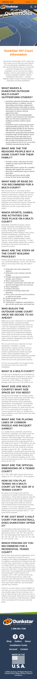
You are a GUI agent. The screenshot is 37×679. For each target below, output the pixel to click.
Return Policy (20, 673)
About (28, 641)
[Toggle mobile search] (31, 7)
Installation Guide (18, 645)
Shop (9, 641)
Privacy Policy (10, 673)
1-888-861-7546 (7, 2)
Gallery (18, 641)
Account (13, 649)
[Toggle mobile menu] (35, 7)
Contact (24, 649)
